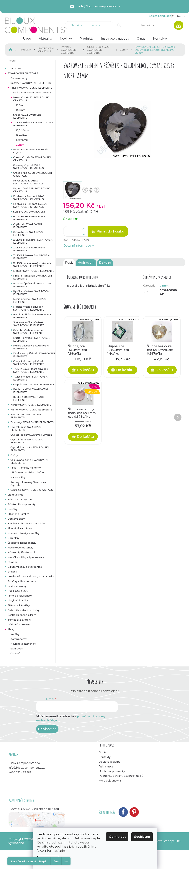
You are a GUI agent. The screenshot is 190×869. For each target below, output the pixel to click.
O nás (102, 752)
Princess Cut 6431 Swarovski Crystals (30, 151)
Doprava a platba (109, 761)
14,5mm (20, 109)
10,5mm (20, 105)
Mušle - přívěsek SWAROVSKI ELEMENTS (31, 339)
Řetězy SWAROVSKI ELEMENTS (30, 82)
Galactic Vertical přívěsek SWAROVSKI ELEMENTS (28, 331)
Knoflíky (12, 509)
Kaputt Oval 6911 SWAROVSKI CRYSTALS (31, 190)
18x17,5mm (22, 139)
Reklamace (106, 766)
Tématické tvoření (19, 619)
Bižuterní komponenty (21, 504)
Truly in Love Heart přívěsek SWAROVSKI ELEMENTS (30, 370)
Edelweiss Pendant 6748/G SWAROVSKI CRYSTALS (30, 205)
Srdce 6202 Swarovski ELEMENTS (27, 116)
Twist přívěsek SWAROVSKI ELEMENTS (30, 378)
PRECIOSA (14, 68)
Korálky (14, 634)
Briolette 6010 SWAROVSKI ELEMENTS (30, 391)
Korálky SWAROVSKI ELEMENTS (30, 404)
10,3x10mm (22, 130)
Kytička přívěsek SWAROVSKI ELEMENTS (31, 293)
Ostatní (14, 653)
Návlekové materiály (20, 547)
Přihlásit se (47, 729)
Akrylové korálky (18, 600)
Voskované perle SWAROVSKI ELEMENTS (29, 461)
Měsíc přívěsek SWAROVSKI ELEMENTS (30, 300)
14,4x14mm (22, 135)
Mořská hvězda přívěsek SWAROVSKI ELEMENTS (28, 308)
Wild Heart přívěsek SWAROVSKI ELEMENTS (34, 355)
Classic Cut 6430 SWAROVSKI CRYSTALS (32, 159)
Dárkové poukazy (19, 624)
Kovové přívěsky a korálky (24, 533)
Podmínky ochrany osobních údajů (121, 775)
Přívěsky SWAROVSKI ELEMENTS (31, 87)
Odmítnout (117, 836)
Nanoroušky (17, 477)
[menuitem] (27, 38)
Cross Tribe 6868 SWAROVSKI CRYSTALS (32, 174)
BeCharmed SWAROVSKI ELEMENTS (26, 416)
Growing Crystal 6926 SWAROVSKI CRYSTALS (28, 166)
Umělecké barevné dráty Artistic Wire (31, 576)
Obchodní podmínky (112, 771)
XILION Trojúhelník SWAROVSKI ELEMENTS (33, 241)
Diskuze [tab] (105, 262)
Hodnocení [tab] (86, 262)
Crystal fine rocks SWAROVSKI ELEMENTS (29, 449)
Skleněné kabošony (20, 528)
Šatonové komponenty (22, 542)
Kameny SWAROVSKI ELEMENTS (31, 409)
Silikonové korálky (19, 605)
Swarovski (16, 648)
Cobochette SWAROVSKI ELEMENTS (29, 233)
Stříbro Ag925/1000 (20, 499)
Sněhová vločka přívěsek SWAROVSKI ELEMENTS (28, 324)
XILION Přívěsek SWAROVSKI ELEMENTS (31, 257)
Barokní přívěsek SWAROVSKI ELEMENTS (32, 316)
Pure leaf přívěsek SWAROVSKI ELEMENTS (33, 285)
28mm (20, 144)
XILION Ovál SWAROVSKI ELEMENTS (29, 249)
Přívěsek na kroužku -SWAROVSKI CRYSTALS (28, 182)
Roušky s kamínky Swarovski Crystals (28, 483)
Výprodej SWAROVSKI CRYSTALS (31, 489)
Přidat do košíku (110, 231)
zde (62, 850)
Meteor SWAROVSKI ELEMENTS (33, 270)
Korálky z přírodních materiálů (26, 523)
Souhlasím (142, 836)
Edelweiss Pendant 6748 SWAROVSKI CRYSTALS (28, 198)
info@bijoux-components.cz (27, 767)
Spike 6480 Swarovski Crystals (32, 92)
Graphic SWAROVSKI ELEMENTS (33, 384)
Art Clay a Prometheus (22, 581)
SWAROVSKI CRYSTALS (23, 73)
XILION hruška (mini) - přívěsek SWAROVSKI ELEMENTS (32, 264)
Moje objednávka (110, 780)
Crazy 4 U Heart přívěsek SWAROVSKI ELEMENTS (28, 363)
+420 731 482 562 (20, 772)
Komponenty (18, 638)
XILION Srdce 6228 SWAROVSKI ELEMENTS (33, 124)
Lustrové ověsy (17, 586)
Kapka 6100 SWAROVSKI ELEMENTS (29, 398)
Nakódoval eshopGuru (164, 841)
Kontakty (105, 757)
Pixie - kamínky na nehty (25, 467)
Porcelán (13, 537)
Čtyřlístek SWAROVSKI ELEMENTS (27, 226)
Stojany (12, 571)
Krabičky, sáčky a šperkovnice (26, 557)
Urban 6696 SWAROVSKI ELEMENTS (29, 218)
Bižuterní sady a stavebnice (25, 566)
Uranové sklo (15, 494)
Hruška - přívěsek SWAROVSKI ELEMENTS (32, 277)
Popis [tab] (69, 262)
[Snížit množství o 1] (84, 234)
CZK (180, 16)
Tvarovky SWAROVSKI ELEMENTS (32, 422)
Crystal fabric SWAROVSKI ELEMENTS (26, 441)
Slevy (11, 629)
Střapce (13, 561)
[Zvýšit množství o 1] (84, 229)
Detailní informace (77, 245)
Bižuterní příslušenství (21, 552)
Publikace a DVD (18, 590)
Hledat (119, 25)
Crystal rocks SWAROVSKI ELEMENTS (26, 428)
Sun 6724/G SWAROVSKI (29, 211)
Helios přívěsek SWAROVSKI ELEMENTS (31, 347)
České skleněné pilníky (22, 614)
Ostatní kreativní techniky (23, 610)
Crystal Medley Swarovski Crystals (31, 434)
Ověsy (14, 455)
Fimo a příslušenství (20, 595)
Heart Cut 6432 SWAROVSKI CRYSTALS (31, 99)
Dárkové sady (18, 78)
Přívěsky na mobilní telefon (27, 472)
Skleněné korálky (18, 513)
